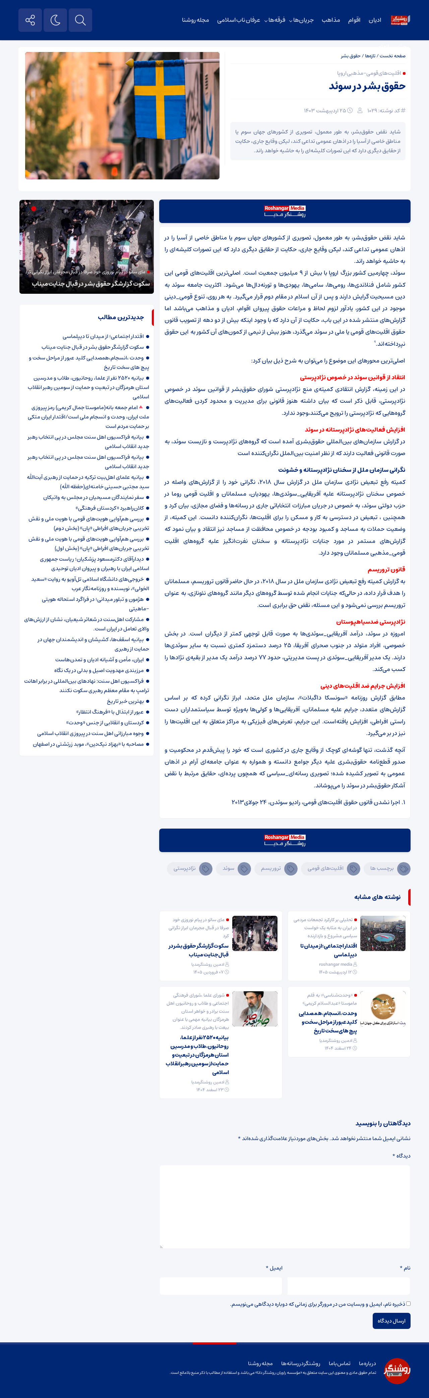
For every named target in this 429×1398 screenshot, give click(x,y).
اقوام (354, 20)
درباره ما (367, 1363)
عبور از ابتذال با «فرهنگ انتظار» (110, 712)
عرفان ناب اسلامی (238, 20)
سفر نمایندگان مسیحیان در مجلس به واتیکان (93, 497)
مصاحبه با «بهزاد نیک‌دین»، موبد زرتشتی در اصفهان (88, 744)
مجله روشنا (195, 20)
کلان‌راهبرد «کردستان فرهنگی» (110, 508)
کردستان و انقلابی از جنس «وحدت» (105, 722)
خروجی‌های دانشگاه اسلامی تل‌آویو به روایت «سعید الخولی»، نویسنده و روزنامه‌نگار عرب (90, 583)
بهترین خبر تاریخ (125, 701)
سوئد (228, 868)
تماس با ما (340, 1363)
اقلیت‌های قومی (326, 868)
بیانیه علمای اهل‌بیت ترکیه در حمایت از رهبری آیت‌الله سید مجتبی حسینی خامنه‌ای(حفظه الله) (88, 481)
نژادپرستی (185, 868)
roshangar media (335, 964)
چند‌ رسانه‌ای (392, 47)
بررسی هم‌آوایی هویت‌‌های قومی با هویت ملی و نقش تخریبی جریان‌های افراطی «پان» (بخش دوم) (88, 523)
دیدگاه (401, 1156)
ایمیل (274, 1268)
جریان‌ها (303, 20)
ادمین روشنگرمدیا (207, 964)
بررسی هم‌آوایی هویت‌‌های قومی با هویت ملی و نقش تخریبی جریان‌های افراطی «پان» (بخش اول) (88, 543)
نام (405, 1268)
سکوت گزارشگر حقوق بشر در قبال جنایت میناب (199, 950)
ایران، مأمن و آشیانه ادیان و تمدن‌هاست (99, 659)
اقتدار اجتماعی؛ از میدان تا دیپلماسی (328, 950)
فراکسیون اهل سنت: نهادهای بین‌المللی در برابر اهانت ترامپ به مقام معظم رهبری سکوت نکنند (86, 685)
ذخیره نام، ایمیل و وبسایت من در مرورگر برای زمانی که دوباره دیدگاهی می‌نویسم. (317, 1304)
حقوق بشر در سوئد (367, 86)
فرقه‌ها (276, 20)
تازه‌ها (370, 56)
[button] (41, 208)
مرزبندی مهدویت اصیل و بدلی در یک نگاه (99, 670)
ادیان (375, 20)
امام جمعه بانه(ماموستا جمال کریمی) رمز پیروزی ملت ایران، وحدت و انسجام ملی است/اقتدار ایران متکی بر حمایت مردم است (88, 417)
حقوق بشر (351, 56)
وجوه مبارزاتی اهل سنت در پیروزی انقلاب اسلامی (90, 733)
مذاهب (331, 20)
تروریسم (271, 868)
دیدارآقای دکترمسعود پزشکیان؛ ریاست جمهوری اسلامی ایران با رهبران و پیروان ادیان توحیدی (94, 563)
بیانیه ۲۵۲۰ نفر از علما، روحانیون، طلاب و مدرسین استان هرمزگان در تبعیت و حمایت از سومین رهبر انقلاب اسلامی (197, 1055)
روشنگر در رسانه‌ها (300, 1363)
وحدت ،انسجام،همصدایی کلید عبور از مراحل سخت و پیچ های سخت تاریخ (328, 1022)
